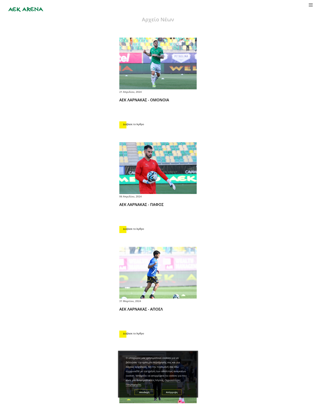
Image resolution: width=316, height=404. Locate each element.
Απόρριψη (172, 392)
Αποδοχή (144, 392)
